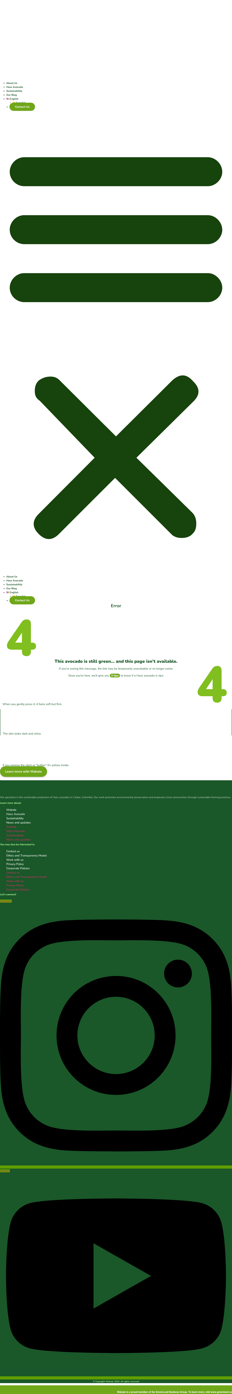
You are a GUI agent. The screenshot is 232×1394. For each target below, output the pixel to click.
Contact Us (22, 107)
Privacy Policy (15, 864)
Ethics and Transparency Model (26, 855)
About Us (11, 83)
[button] (116, 342)
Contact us (13, 851)
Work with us (15, 860)
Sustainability (14, 91)
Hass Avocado (14, 87)
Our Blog (11, 95)
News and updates (18, 822)
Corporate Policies (18, 868)
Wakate (11, 810)
